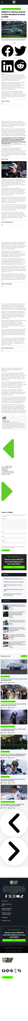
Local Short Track (6, 920)
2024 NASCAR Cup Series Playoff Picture (13, 578)
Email (3, 536)
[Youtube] (18, 896)
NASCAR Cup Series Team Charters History (14, 582)
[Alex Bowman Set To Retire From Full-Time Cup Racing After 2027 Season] (5, 622)
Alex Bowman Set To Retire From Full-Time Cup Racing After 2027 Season (17, 622)
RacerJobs (4, 1011)
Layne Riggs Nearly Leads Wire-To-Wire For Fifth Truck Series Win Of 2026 (17, 606)
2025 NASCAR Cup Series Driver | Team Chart (13, 585)
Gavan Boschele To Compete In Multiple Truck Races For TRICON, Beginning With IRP (17, 629)
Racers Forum (5, 1017)
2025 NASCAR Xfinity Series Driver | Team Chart (13, 590)
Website (3, 540)
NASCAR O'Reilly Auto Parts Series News (8, 701)
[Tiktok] (22, 896)
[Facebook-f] (6, 896)
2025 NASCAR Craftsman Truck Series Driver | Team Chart (12, 594)
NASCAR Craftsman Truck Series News (11, 8)
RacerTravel (5, 1014)
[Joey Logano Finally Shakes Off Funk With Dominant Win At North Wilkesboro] (5, 637)
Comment (3, 518)
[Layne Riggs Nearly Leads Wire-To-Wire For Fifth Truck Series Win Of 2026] (5, 607)
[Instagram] (14, 896)
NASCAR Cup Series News (5, 676)
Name (2, 531)
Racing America (5, 1005)
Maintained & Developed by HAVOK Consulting (14, 949)
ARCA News (4, 917)
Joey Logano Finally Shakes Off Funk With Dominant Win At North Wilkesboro (17, 636)
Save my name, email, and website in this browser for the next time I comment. (13, 547)
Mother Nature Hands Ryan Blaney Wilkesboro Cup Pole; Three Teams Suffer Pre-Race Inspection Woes (17, 644)
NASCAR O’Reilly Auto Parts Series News (7, 909)
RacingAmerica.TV (6, 1008)
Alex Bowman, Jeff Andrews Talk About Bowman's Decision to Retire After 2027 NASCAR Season (17, 614)
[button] (2, 2)
